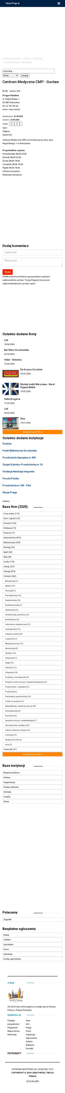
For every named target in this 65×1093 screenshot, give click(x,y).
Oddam (7, 939)
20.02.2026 (25, 373)
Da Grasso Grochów (31, 369)
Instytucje (30, 1034)
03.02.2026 (9, 413)
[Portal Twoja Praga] (16, 995)
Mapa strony (14, 1031)
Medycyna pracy (12, 644)
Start (28, 1020)
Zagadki (8, 919)
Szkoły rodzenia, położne (16, 730)
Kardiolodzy (10, 619)
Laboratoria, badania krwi (16, 624)
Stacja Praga (9, 492)
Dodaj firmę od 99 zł (32, 432)
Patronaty (12, 1034)
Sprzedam (9, 944)
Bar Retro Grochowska (16, 350)
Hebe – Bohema (13, 359)
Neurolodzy (10, 648)
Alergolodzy (10, 581)
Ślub (6, 557)
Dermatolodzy (11, 595)
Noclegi (7, 547)
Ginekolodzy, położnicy (15, 615)
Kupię (6, 935)
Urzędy (7, 796)
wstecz (6, 501)
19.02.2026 (25, 391)
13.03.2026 (9, 364)
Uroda (7, 562)
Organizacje (9, 782)
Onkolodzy (9, 658)
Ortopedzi (9, 672)
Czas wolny (9, 513)
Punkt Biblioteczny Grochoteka (19, 450)
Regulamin (13, 1027)
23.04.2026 (9, 354)
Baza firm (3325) (15, 507)
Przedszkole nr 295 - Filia (16, 485)
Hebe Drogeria (12, 399)
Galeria (29, 1041)
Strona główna (11, 58)
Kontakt (29, 1048)
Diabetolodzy (11, 600)
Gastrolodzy (10, 610)
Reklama (30, 1045)
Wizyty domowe (12, 740)
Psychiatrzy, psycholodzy (16, 696)
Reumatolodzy (11, 711)
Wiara (6, 801)
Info (28, 1024)
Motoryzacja (10, 542)
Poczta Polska (10, 478)
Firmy (27, 58)
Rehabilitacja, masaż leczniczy (18, 706)
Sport (6, 552)
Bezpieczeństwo (12, 772)
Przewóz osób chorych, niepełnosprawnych (24, 682)
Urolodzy (9, 735)
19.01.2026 (25, 422)
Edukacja (8, 528)
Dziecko (8, 523)
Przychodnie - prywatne (19, 62)
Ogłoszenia (31, 1038)
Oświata (7, 792)
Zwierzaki (8, 749)
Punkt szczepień (12, 701)
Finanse (7, 533)
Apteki (8, 586)
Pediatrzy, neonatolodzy (15, 677)
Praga (28, 1027)
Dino (22, 418)
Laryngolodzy (11, 629)
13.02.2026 (9, 403)
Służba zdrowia (11, 787)
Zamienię (8, 954)
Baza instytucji (13, 766)
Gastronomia (10, 538)
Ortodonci (9, 668)
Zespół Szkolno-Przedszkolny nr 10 (22, 464)
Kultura (7, 777)
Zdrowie (37, 58)
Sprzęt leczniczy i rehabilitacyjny (19, 720)
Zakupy (7, 571)
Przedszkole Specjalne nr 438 (19, 457)
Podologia (9, 692)
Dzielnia (7, 443)
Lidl (6, 340)
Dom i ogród (9, 518)
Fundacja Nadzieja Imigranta (18, 471)
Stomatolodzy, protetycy (15, 725)
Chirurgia (9, 591)
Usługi (7, 566)
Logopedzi (10, 639)
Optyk (7, 663)
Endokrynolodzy (12, 605)
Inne (7, 745)
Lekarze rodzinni (12, 634)
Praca (6, 949)
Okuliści (8, 653)
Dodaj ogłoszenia (12, 959)
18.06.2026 (9, 344)
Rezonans (9, 716)
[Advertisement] (33, 29)
